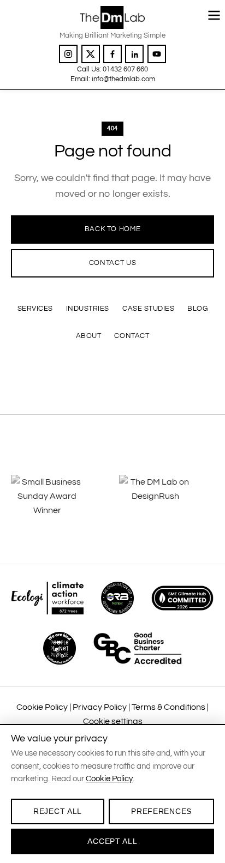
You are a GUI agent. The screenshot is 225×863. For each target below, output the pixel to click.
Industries (87, 308)
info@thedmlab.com (123, 79)
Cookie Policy (42, 707)
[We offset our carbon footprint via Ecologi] (47, 598)
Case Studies (148, 308)
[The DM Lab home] (112, 17)
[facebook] (112, 54)
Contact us (113, 263)
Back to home (113, 229)
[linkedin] (134, 54)
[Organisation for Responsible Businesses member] (117, 598)
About (89, 336)
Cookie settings (113, 721)
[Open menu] (214, 15)
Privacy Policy (100, 707)
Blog (197, 308)
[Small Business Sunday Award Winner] (58, 500)
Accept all (112, 841)
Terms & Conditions (168, 707)
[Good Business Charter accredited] (137, 648)
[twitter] (90, 54)
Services (35, 308)
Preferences (161, 811)
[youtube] (156, 54)
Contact (131, 336)
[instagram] (68, 54)
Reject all (57, 811)
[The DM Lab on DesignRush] (166, 500)
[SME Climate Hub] (182, 598)
